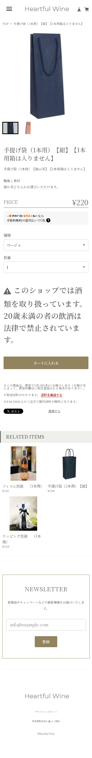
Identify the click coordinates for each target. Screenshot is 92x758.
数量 (7, 257)
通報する (54, 411)
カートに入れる (46, 363)
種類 (7, 235)
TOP (5, 24)
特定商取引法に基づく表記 (46, 721)
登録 (46, 641)
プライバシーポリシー (45, 712)
